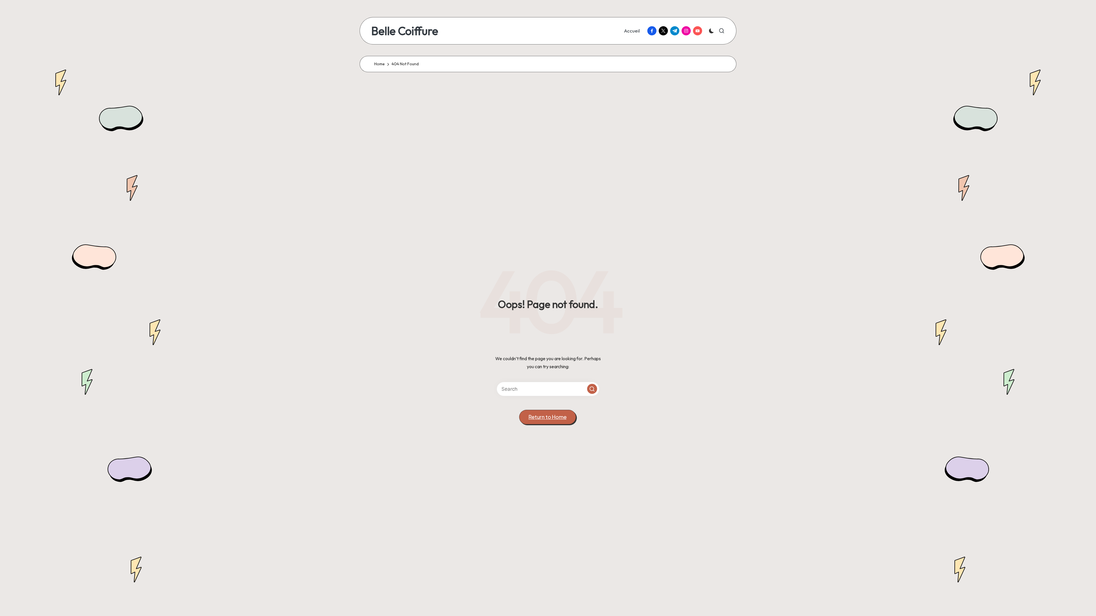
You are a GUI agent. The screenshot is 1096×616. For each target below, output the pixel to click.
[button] (592, 389)
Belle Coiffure (404, 31)
